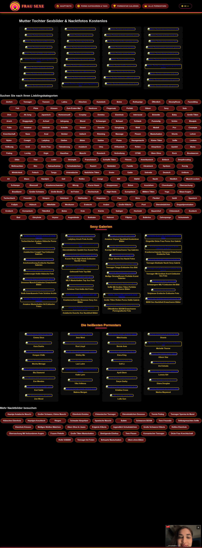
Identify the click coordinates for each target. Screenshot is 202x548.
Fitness (128, 160)
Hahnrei (110, 217)
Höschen (83, 102)
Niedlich (173, 179)
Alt (8, 179)
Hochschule (93, 192)
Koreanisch (27, 211)
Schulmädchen (74, 166)
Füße (9, 128)
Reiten (138, 147)
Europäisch (130, 192)
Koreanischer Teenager (153, 433)
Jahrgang (64, 121)
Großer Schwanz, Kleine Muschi (52, 414)
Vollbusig (9, 147)
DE (185, 6)
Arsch (9, 121)
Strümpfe (72, 160)
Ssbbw (101, 140)
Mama (192, 147)
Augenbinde (73, 217)
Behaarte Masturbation (111, 440)
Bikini (82, 140)
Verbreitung (119, 153)
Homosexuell (64, 115)
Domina (101, 115)
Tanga (53, 172)
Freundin (28, 198)
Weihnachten (17, 166)
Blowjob (192, 121)
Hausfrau (64, 153)
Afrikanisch (119, 147)
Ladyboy (46, 140)
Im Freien (75, 192)
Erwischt (88, 205)
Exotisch (193, 211)
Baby (174, 115)
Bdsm (130, 185)
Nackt (155, 179)
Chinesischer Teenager (105, 414)
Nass (27, 134)
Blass (26, 179)
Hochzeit (138, 211)
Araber (106, 205)
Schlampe (15, 185)
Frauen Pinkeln (57, 433)
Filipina (128, 217)
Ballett (123, 421)
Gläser (148, 108)
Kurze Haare (93, 185)
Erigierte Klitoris (99, 427)
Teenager (27, 102)
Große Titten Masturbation (82, 433)
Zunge (100, 179)
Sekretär (148, 172)
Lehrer (193, 134)
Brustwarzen (192, 153)
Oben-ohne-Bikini (135, 440)
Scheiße (64, 128)
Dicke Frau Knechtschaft (182, 433)
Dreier (111, 172)
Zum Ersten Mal (73, 108)
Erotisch (9, 211)
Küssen (54, 108)
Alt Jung (27, 115)
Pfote (35, 108)
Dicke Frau (46, 147)
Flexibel (156, 198)
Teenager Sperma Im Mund (182, 414)
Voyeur (55, 217)
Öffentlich (156, 102)
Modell (156, 128)
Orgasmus (101, 198)
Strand (83, 128)
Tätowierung (64, 147)
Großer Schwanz (36, 192)
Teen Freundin (165, 421)
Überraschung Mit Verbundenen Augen (26, 433)
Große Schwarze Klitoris (154, 427)
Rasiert (93, 166)
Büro (137, 198)
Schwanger (101, 121)
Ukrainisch (148, 166)
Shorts (175, 134)
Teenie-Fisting (158, 414)
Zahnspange (165, 217)
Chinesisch (174, 211)
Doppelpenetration (185, 205)
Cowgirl (27, 140)
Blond (82, 121)
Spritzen (166, 166)
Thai (35, 160)
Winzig (75, 185)
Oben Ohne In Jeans (76, 427)
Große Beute (56, 192)
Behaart (119, 121)
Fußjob (14, 205)
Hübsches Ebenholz (12, 421)
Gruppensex (112, 185)
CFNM (138, 153)
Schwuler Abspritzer (79, 421)
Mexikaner (69, 205)
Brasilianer (17, 192)
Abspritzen (156, 147)
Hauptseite (66, 6)
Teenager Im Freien (85, 440)
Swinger (119, 211)
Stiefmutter (83, 198)
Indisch (82, 134)
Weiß (137, 128)
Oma (101, 147)
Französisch (90, 160)
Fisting (9, 153)
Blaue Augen (185, 192)
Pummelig (156, 121)
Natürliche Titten (92, 172)
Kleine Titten (156, 140)
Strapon (46, 198)
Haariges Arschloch (36, 421)
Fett (17, 108)
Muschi (82, 153)
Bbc (35, 166)
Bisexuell (34, 185)
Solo (185, 108)
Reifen (82, 179)
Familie (130, 166)
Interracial (137, 115)
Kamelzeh (101, 102)
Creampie (193, 128)
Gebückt (46, 128)
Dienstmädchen (163, 205)
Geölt (174, 198)
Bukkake (92, 217)
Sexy (166, 108)
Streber (64, 134)
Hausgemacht (138, 140)
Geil (63, 179)
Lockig (28, 153)
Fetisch (35, 172)
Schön (174, 121)
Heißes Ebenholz (179, 427)
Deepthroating (184, 160)
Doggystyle (28, 121)
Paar (119, 198)
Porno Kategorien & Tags (94, 6)
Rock (174, 153)
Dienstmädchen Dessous (133, 414)
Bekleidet (111, 166)
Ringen (58, 421)
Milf (118, 179)
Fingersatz (111, 108)
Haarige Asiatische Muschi (19, 414)
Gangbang (119, 128)
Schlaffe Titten (109, 160)
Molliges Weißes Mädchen (49, 427)
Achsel (46, 121)
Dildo (17, 160)
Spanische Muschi (103, 421)
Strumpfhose (174, 102)
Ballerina (147, 217)
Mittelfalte (51, 205)
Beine (119, 102)
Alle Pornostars (157, 6)
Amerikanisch (147, 160)
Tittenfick (46, 211)
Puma (119, 140)
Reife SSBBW (65, 440)
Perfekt (129, 108)
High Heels (111, 192)
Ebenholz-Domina (80, 414)
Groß (27, 147)
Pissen (138, 134)
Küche (101, 211)
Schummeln (183, 217)
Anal (46, 134)
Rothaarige (138, 102)
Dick (9, 115)
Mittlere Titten (148, 192)
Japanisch (46, 115)
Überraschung (186, 185)
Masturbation (156, 134)
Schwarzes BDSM (144, 421)
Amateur (27, 128)
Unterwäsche (72, 172)
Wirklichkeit (17, 172)
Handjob (45, 179)
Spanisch (193, 198)
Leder (53, 160)
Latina (64, 102)
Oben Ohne (156, 153)
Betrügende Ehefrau (109, 433)
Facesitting (193, 102)
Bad (18, 217)
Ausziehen (149, 185)
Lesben (193, 140)
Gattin (130, 172)
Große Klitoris (125, 205)
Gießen (64, 140)
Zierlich (9, 102)
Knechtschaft (9, 134)
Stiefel (137, 179)
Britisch (165, 160)
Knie (83, 211)
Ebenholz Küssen (23, 427)
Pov (174, 128)
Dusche (101, 128)
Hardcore (93, 108)
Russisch (101, 153)
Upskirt (174, 147)
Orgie (46, 153)
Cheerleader (167, 185)
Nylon (9, 140)
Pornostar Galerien (128, 6)
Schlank (137, 121)
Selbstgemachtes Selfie (188, 421)
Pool (144, 205)
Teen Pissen (131, 433)
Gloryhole (36, 217)
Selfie (174, 140)
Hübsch (32, 205)
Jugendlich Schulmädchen (125, 427)
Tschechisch (9, 198)
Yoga (167, 192)
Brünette (156, 115)
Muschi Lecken (193, 179)
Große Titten (192, 115)
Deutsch (166, 172)
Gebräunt (64, 198)
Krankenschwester (54, 185)
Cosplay (82, 115)
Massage (119, 134)
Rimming (101, 134)
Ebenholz (119, 115)
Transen (46, 102)
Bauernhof (156, 211)
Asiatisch (83, 147)
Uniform (185, 172)
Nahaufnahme (54, 166)
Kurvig (185, 166)
